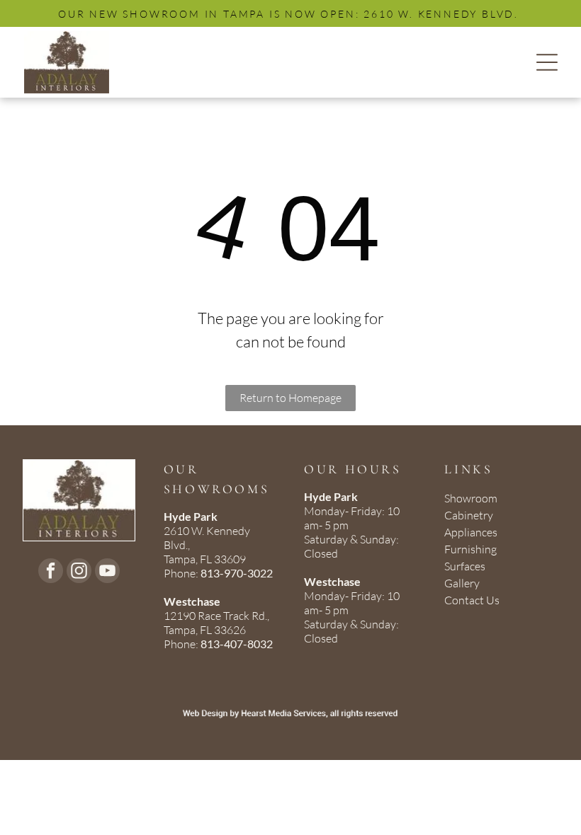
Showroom (470, 498)
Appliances (470, 532)
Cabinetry (468, 515)
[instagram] (79, 572)
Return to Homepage (290, 398)
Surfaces (464, 566)
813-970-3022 (237, 573)
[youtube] (107, 572)
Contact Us (472, 600)
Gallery (462, 583)
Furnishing (470, 549)
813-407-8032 (237, 643)
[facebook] (50, 572)
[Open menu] (547, 62)
